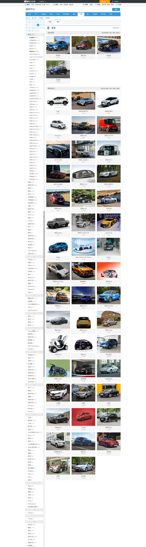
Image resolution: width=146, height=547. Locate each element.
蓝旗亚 (31, 244)
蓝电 (30, 188)
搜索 (116, 9)
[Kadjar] (58, 247)
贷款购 (71, 4)
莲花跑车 (32, 203)
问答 (110, 14)
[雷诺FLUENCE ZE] (83, 222)
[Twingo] (83, 417)
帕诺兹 (31, 343)
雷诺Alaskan (33, 101)
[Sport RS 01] (109, 222)
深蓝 (31, 429)
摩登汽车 (32, 280)
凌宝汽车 (32, 253)
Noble (31, 307)
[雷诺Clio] (83, 441)
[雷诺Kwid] (58, 295)
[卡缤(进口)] (109, 344)
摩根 (30, 283)
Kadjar (32, 62)
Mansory (31, 277)
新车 (32, 4)
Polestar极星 (33, 331)
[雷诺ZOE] (83, 344)
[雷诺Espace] (109, 417)
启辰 (31, 367)
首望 (30, 480)
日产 (31, 387)
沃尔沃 (32, 524)
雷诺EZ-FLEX (33, 115)
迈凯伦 (31, 271)
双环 (30, 456)
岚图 (31, 182)
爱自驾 (104, 4)
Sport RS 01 (33, 71)
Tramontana (32, 504)
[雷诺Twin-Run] (109, 295)
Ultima (31, 513)
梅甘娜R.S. (33, 173)
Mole (30, 292)
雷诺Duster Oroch (34, 112)
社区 (98, 4)
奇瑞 (31, 361)
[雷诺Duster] (83, 198)
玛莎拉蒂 (32, 268)
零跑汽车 (32, 185)
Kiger (31, 68)
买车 (56, 4)
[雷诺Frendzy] (58, 368)
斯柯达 (32, 420)
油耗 (74, 14)
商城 (91, 4)
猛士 (30, 274)
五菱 (31, 533)
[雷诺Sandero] (58, 198)
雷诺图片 (47, 18)
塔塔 (30, 498)
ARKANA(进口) (34, 54)
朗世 (30, 233)
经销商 (66, 4)
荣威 (31, 390)
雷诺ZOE (33, 168)
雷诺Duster (33, 110)
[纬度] (109, 393)
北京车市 (41, 1)
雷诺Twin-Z (33, 160)
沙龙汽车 (32, 459)
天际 (31, 495)
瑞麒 (31, 396)
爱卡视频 (66, 14)
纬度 (108, 403)
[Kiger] (58, 101)
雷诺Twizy (32, 162)
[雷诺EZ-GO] (83, 174)
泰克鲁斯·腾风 (33, 507)
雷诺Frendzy (33, 132)
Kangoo (32, 65)
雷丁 (31, 227)
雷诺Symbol (33, 151)
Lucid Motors (33, 250)
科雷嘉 (58, 80)
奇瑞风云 (32, 355)
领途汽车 (31, 209)
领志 (30, 230)
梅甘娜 (32, 171)
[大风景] (58, 393)
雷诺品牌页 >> (116, 28)
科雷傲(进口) (34, 90)
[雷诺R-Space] (83, 320)
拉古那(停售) (34, 96)
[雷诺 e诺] (83, 45)
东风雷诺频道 (105, 32)
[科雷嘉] (58, 69)
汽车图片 (41, 18)
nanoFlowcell (33, 310)
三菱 (31, 423)
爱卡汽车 (34, 18)
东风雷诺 (33, 37)
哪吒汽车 (32, 298)
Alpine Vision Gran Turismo (36, 57)
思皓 (31, 438)
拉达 (30, 247)
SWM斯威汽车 (34, 444)
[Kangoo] (109, 247)
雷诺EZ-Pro (33, 121)
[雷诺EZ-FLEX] (109, 125)
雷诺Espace (108, 427)
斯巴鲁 (32, 426)
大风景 (32, 79)
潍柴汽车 (32, 542)
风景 (32, 82)
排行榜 (103, 14)
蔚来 (31, 530)
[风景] (58, 466)
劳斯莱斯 (32, 197)
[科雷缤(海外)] (109, 101)
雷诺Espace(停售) (35, 126)
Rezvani (31, 405)
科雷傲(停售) (34, 40)
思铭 (31, 450)
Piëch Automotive (33, 346)
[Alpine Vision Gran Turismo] (83, 247)
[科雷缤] (58, 45)
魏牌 (31, 527)
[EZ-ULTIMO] (58, 149)
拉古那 (83, 476)
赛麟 (30, 453)
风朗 (32, 84)
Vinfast (30, 518)
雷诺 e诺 (33, 48)
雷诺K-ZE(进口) (34, 135)
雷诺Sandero (33, 148)
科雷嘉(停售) (34, 43)
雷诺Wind (33, 165)
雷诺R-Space (33, 143)
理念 (31, 218)
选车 (28, 4)
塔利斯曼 (33, 176)
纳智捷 (32, 301)
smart (31, 435)
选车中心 (30, 9)
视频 (114, 32)
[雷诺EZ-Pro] (109, 149)
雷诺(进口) (34, 51)
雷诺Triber (33, 154)
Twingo (83, 427)
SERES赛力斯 (34, 447)
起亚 (31, 358)
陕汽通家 (32, 468)
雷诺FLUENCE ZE (35, 129)
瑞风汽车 (32, 402)
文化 (119, 4)
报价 (61, 4)
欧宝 (31, 325)
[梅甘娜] (109, 441)
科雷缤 (32, 46)
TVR (30, 501)
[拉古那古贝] (109, 368)
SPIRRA (31, 471)
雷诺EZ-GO (33, 118)
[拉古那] (83, 466)
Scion (31, 474)
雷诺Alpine (33, 104)
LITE (31, 215)
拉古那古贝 (108, 379)
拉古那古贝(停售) (35, 98)
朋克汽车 (32, 337)
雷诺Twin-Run (34, 157)
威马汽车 (32, 536)
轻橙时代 (32, 376)
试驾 (40, 4)
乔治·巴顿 (32, 378)
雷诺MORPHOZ (35, 140)
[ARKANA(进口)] (58, 174)
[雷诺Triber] (83, 125)
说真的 (95, 14)
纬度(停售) (33, 179)
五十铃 (31, 539)
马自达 (32, 259)
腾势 (31, 492)
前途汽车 (32, 370)
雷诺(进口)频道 (105, 88)
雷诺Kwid (33, 137)
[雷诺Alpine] (58, 320)
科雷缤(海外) (33, 93)
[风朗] (83, 393)
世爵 (30, 465)
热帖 (108, 4)
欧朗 (31, 322)
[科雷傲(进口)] (58, 441)
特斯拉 (31, 489)
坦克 (31, 486)
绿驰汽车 (32, 238)
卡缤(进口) (33, 87)
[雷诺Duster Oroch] (58, 271)
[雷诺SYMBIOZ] (109, 174)
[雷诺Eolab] (109, 271)
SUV (47, 4)
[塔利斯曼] (83, 368)
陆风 (31, 191)
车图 (43, 4)
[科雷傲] (109, 45)
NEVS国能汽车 (34, 304)
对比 (87, 14)
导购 (36, 4)
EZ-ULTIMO (34, 59)
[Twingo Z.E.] (58, 125)
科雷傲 (109, 55)
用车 (86, 4)
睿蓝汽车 (32, 393)
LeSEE (31, 221)
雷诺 (31, 34)
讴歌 (31, 316)
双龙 (31, 441)
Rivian (31, 411)
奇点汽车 (32, 381)
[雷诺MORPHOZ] (83, 101)
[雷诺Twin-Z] (83, 295)
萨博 (30, 462)
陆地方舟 (32, 224)
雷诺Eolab (33, 123)
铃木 (31, 194)
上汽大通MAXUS (35, 432)
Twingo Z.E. (58, 135)
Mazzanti (31, 289)
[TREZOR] (109, 198)
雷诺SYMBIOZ (34, 146)
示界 (30, 417)
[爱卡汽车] (29, 1)
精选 (112, 4)
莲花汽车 (32, 236)
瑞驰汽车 (32, 399)
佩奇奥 (31, 340)
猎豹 (31, 212)
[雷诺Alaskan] (58, 222)
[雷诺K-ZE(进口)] (83, 149)
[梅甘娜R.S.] (83, 271)
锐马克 (31, 408)
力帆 (31, 206)
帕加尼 (31, 334)
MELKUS (32, 286)
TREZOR (32, 73)
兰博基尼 (32, 200)
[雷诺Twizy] (58, 344)
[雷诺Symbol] (109, 320)
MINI (31, 265)
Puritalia (31, 349)
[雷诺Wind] (58, 417)
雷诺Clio (33, 107)
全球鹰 (31, 364)
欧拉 (31, 319)
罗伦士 (31, 241)
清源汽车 (32, 373)
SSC (30, 477)
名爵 (31, 262)
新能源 (44, 14)
